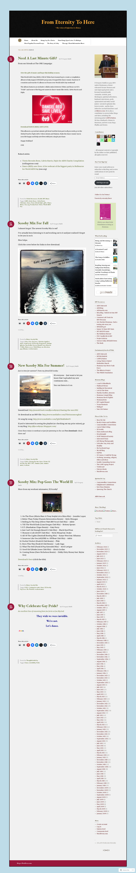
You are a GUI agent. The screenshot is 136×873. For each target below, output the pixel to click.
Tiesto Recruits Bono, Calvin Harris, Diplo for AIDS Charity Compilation (53, 161)
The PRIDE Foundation (105, 373)
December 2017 (102, 605)
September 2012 (102, 711)
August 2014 (101, 661)
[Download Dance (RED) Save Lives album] (52, 123)
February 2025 (102, 561)
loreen (35, 345)
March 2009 (101, 809)
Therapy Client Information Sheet (73, 43)
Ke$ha (30, 345)
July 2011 (100, 743)
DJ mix (46, 461)
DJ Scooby (35, 343)
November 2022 (102, 573)
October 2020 (101, 589)
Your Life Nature (102, 409)
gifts (45, 203)
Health (40, 199)
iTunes (49, 203)
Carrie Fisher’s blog (103, 427)
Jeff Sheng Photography (105, 441)
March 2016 (101, 638)
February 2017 (101, 622)
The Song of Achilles (102, 257)
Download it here (25, 559)
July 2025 (100, 556)
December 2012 (102, 704)
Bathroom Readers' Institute (104, 285)
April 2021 (100, 584)
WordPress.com (102, 471)
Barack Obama (100, 251)
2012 (26, 461)
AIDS (26, 201)
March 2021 (101, 587)
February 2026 (102, 547)
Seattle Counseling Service (106, 462)
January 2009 (101, 814)
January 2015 (101, 652)
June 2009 (100, 802)
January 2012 (101, 729)
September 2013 (102, 683)
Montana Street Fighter (105, 397)
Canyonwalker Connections (106, 425)
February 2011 (101, 755)
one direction (45, 347)
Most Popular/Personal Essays (34, 43)
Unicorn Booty (102, 469)
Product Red (34, 205)
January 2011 (101, 757)
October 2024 (101, 566)
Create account (102, 824)
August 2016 (101, 626)
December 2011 (102, 732)
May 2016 (100, 633)
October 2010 (101, 764)
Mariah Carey (41, 345)
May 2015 (100, 647)
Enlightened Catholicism (105, 485)
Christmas (23, 203)
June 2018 (100, 601)
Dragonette (42, 343)
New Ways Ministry (103, 487)
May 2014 (100, 666)
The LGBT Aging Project (105, 464)
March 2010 (101, 781)
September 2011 (102, 739)
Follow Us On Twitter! (102, 194)
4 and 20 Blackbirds (104, 383)
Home (26, 40)
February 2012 (102, 727)
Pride (38, 663)
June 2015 (100, 645)
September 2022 (102, 577)
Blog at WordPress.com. (24, 863)
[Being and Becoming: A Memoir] (115, 245)
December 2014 (102, 654)
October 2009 (101, 792)
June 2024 (100, 568)
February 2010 (102, 783)
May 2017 (100, 617)
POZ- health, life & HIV (104, 336)
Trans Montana (102, 404)
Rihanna (25, 349)
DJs (26, 463)
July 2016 (100, 629)
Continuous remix (34, 587)
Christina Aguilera (44, 342)
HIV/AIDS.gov (101, 327)
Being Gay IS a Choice (48, 40)
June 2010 (100, 774)
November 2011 (102, 734)
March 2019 (101, 596)
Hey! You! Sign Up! (101, 162)
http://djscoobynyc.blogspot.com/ (42, 426)
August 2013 (101, 685)
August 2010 (101, 769)
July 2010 (100, 771)
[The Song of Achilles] (115, 262)
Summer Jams (39, 463)
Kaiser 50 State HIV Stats (105, 329)
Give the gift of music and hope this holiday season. (40, 73)
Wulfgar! (100, 407)
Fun (26, 345)
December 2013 (102, 675)
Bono (34, 201)
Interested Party (102, 439)
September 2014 (102, 659)
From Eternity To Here (68, 21)
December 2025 (102, 549)
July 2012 (100, 715)
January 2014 (101, 673)
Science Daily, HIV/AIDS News (107, 341)
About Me (34, 40)
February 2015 (101, 650)
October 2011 (101, 736)
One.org (27, 205)
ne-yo (31, 347)
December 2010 (102, 760)
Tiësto (41, 205)
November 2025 (102, 552)
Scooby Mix (34, 339)
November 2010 (102, 762)
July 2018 (100, 598)
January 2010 (101, 785)
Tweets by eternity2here (103, 198)
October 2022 (101, 575)
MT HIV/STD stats (103, 331)
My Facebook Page (103, 448)
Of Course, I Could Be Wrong (106, 455)
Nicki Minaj (37, 347)
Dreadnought (101, 434)
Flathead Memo (102, 386)
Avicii (30, 201)
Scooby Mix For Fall (33, 223)
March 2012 (101, 725)
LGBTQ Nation (111, 118)
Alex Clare (28, 342)
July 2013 (100, 687)
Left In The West (102, 390)
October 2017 (101, 608)
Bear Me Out (101, 420)
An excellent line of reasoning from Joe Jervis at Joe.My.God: (41, 611)
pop (21, 349)
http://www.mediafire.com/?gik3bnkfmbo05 (52, 419)
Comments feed (102, 831)
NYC (32, 463)
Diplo (41, 203)
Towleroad (100, 467)
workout (26, 465)
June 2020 (100, 591)
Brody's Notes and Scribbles (106, 422)
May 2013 (100, 692)
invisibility (32, 663)
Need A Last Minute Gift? (37, 58)
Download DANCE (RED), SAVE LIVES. (35, 127)
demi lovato (28, 343)
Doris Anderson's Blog (104, 432)
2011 (26, 587)
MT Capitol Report (103, 402)
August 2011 (101, 741)
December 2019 (102, 594)
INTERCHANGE (102, 356)
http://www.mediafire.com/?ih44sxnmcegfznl (61, 415)
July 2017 (100, 612)
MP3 (29, 463)
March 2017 (100, 619)
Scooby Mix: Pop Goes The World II (45, 481)
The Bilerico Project (103, 370)
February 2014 (102, 671)
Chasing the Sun (34, 461)
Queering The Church (104, 489)
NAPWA (99, 453)
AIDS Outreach (102, 306)
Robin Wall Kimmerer (102, 274)
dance (28, 203)
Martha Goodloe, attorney (106, 393)
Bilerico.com (100, 111)
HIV (44, 199)
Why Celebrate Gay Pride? (38, 605)
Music (47, 199)
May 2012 (100, 720)
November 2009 (102, 790)
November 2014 (102, 657)
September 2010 (102, 767)
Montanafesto (102, 400)
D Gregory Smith (66, 59)
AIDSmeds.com (102, 310)
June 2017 (100, 615)
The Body (100, 343)
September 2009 (102, 795)
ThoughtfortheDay (32, 660)
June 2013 (100, 690)
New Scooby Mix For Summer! (41, 365)
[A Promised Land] (115, 254)
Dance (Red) (35, 203)
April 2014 (100, 668)
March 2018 (101, 603)
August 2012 (101, 713)
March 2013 (101, 697)
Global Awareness (31, 199)
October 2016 (101, 624)
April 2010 (100, 778)
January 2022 (101, 580)
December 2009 (102, 788)
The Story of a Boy (53, 43)
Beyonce (35, 342)
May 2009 (100, 804)
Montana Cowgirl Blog (104, 395)
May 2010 (100, 776)
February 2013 (102, 699)
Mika (22, 347)
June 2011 (100, 746)
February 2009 (102, 811)
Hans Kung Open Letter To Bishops (69, 40)
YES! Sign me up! (102, 183)
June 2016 (100, 631)
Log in (99, 827)
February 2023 (102, 570)
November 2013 (102, 678)
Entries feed (101, 829)
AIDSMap (100, 308)
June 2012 (100, 718)
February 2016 (101, 640)
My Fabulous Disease (104, 334)
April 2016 (100, 636)
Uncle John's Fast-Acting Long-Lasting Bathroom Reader (103, 281)
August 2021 (101, 582)
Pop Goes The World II (27, 589)
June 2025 (100, 559)
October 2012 (101, 708)
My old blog (101, 450)
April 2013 (100, 694)
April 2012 (100, 722)
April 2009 (100, 806)
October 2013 (101, 680)
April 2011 (100, 750)
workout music (33, 349)
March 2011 (100, 753)
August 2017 (101, 610)
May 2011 (100, 748)
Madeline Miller (101, 259)
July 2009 (100, 799)
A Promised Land (101, 249)
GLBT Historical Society (105, 436)
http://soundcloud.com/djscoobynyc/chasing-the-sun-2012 (53, 410)
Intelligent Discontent (104, 388)
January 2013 (101, 701)
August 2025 (101, 554)
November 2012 (102, 706)
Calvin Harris (41, 201)
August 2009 (101, 797)
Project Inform (102, 338)
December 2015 (102, 643)
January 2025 (101, 563)
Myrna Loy (99, 245)
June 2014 (100, 664)
